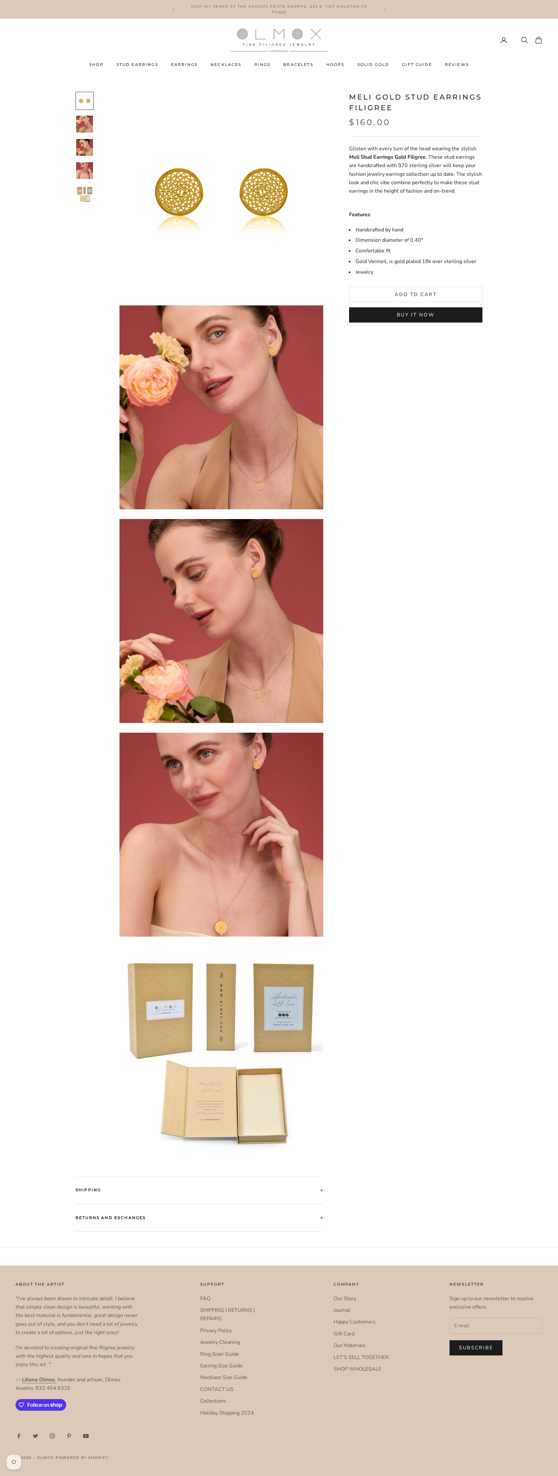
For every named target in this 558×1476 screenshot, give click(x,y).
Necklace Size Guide (223, 1377)
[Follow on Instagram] (52, 1436)
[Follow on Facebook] (19, 1436)
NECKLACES (226, 64)
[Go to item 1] (85, 101)
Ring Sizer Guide (219, 1354)
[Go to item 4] (85, 171)
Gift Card (344, 1333)
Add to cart (416, 294)
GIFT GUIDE (417, 64)
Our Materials (350, 1345)
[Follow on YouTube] (86, 1436)
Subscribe (476, 1347)
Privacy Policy (216, 1330)
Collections (213, 1401)
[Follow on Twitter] (35, 1436)
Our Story (345, 1298)
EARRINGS (184, 64)
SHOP (96, 64)
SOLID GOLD (373, 64)
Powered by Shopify (82, 1457)
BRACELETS (298, 64)
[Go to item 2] (85, 124)
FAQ (205, 1298)
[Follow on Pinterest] (69, 1436)
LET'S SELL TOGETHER (361, 1357)
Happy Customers (355, 1321)
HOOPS (335, 64)
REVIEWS (457, 64)
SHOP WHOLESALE (357, 1369)
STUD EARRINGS (137, 64)
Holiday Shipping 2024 (227, 1413)
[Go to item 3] (85, 147)
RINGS (262, 64)
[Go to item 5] (85, 194)
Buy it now (416, 315)
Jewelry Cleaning (220, 1342)
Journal (342, 1310)
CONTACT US (216, 1389)
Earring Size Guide (221, 1365)
